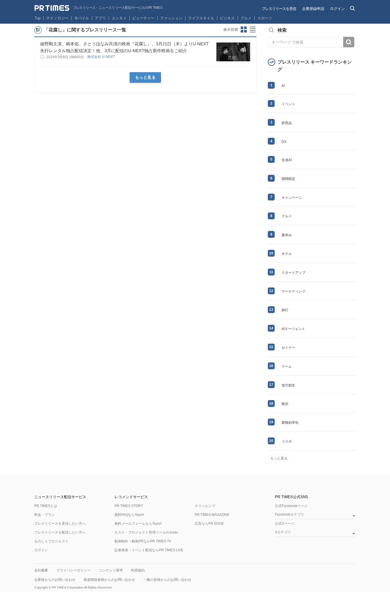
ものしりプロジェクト (51, 541)
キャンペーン (292, 198)
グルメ (246, 18)
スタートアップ (293, 273)
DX (284, 142)
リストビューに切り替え (253, 29)
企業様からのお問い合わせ (54, 580)
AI (283, 86)
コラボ (287, 441)
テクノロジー (57, 18)
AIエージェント (293, 329)
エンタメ (119, 18)
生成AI (287, 160)
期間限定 (288, 179)
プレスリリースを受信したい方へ (60, 524)
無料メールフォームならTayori (138, 524)
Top (38, 18)
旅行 (285, 310)
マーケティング (293, 291)
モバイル (81, 18)
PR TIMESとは (45, 506)
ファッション (171, 18)
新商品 (287, 123)
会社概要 (41, 570)
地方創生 (288, 385)
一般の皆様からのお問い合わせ (167, 580)
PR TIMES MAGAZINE (212, 515)
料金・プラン (44, 515)
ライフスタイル (201, 18)
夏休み (287, 235)
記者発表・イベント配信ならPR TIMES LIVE (148, 550)
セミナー (288, 348)
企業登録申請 (313, 9)
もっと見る (145, 77)
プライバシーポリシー (73, 570)
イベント (288, 104)
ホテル (287, 254)
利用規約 (138, 570)
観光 (285, 404)
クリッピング (205, 506)
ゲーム (287, 366)
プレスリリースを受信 (279, 9)
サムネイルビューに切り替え (243, 29)
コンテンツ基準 (111, 570)
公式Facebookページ (291, 506)
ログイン (337, 9)
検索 (348, 42)
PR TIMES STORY (128, 506)
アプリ (100, 18)
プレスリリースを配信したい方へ (60, 532)
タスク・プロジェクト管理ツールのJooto (146, 532)
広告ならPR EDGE (209, 524)
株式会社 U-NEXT (101, 57)
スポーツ (264, 18)
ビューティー (143, 18)
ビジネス (227, 18)
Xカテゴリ (283, 532)
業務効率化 (290, 423)
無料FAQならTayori (129, 515)
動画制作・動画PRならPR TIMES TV (142, 541)
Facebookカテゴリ (289, 514)
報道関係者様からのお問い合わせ (109, 580)
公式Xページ (284, 524)
